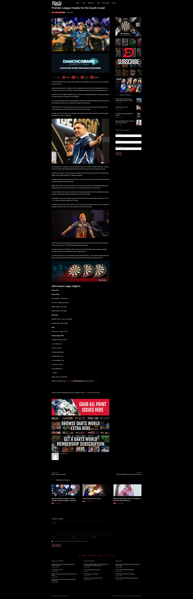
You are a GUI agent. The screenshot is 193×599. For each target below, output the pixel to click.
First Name (118, 133)
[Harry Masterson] (55, 456)
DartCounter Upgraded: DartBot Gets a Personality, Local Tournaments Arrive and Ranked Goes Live (96, 565)
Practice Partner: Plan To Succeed (91, 574)
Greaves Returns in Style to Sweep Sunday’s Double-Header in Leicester (124, 99)
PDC (53, 12)
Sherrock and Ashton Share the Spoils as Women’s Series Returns (125, 121)
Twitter (113, 555)
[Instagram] (137, 3)
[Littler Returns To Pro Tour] (138, 108)
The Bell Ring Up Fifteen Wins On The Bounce (125, 574)
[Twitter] (140, 3)
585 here (68, 381)
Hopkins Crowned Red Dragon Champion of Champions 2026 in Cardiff (127, 565)
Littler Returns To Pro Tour (121, 107)
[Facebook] (134, 3)
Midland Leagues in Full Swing (59, 474)
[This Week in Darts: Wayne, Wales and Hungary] (138, 115)
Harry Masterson (64, 453)
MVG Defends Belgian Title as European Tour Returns (129, 474)
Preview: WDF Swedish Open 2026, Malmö (124, 569)
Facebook (84, 555)
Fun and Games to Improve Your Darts (92, 569)
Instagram (94, 555)
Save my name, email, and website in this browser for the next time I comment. (70, 541)
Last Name (118, 140)
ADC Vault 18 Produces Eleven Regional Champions (126, 578)
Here (86, 393)
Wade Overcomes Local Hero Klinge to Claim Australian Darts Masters (64, 580)
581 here (95, 381)
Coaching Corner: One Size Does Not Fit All (93, 578)
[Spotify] (100, 555)
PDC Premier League (60, 12)
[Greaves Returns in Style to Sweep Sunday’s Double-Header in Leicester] (138, 100)
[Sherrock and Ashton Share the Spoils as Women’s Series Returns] (138, 122)
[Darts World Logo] (60, 3)
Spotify (104, 555)
